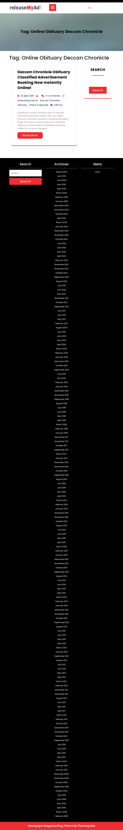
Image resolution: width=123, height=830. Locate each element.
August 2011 (61, 698)
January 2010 (61, 769)
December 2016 (61, 462)
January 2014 (61, 605)
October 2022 (62, 273)
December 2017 (61, 437)
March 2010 (61, 761)
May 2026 (61, 184)
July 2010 (61, 744)
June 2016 (61, 487)
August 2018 (61, 403)
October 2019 (61, 365)
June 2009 (61, 799)
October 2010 (61, 736)
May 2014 (61, 588)
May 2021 (61, 319)
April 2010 (61, 757)
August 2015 (61, 525)
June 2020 (61, 336)
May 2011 (61, 706)
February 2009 (61, 816)
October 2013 (61, 618)
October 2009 (61, 782)
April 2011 (61, 711)
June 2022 (61, 289)
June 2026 (61, 180)
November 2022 (61, 268)
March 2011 (61, 715)
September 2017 (61, 449)
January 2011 (61, 723)
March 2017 (61, 454)
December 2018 (61, 391)
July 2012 (61, 664)
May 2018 (61, 416)
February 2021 (61, 323)
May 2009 (61, 803)
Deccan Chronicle (50, 100)
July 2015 (61, 529)
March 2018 (61, 424)
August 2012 (61, 660)
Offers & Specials (38, 104)
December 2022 (61, 264)
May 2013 (61, 639)
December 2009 (61, 774)
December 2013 (61, 609)
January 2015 (61, 555)
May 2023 (61, 252)
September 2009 (61, 786)
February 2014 (61, 601)
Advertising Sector (27, 100)
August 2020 (61, 327)
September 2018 (61, 399)
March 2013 (61, 647)
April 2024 (61, 218)
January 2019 (61, 386)
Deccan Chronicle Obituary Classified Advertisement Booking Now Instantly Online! (43, 79)
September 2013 (61, 622)
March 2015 (61, 546)
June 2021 (61, 315)
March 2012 (61, 681)
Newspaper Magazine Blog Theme (50, 826)
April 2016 (61, 496)
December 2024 (61, 205)
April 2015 (61, 542)
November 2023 (61, 235)
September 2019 (61, 369)
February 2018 (61, 428)
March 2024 (61, 222)
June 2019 (61, 374)
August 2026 (61, 172)
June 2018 (61, 412)
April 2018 (61, 420)
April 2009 (61, 807)
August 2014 (61, 576)
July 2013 (61, 631)
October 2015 (61, 521)
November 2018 (61, 395)
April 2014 (61, 593)
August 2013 (61, 626)
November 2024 (61, 209)
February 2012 (61, 685)
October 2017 (61, 445)
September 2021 (61, 306)
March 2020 (61, 348)
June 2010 (61, 748)
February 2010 (61, 765)
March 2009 (61, 812)
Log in (97, 172)
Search (97, 69)
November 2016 (61, 466)
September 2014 (61, 572)
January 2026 (61, 201)
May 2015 (61, 538)
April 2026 (61, 188)
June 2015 (61, 534)
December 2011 (61, 689)
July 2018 (61, 407)
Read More (30, 135)
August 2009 (61, 791)
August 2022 (61, 281)
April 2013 (61, 643)
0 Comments (52, 95)
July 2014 (61, 580)
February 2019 (61, 382)
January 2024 (61, 226)
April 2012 (61, 677)
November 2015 (61, 517)
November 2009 (61, 778)
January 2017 (62, 458)
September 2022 (61, 277)
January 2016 (61, 508)
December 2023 (61, 230)
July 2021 (61, 311)
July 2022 (61, 285)
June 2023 (61, 247)
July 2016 (61, 483)
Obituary (22, 104)
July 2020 (61, 332)
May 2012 (61, 673)
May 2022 (61, 294)
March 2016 (61, 500)
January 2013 (62, 652)
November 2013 (61, 614)
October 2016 (61, 471)
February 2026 (61, 197)
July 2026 (61, 176)
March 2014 (61, 597)
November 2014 (61, 563)
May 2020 (61, 340)
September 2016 (61, 475)
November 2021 (61, 298)
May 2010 (61, 753)
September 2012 (61, 656)
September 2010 (61, 740)
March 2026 (61, 193)
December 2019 (61, 361)
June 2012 (61, 668)
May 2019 (61, 378)
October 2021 (61, 302)
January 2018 (61, 433)
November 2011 (61, 694)
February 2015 (61, 551)
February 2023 (61, 260)
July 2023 (61, 243)
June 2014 (61, 584)
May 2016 (61, 492)
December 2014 (61, 559)
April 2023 (61, 256)
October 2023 (62, 239)
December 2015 (61, 513)
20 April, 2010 (27, 95)
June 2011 (61, 702)
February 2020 (61, 353)
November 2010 (61, 732)
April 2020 (61, 344)
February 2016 (61, 504)
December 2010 (61, 727)
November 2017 (61, 441)
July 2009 (61, 795)
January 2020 (61, 357)
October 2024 (62, 214)
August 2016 (61, 479)
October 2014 (61, 567)
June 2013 (61, 635)
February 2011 (62, 719)
